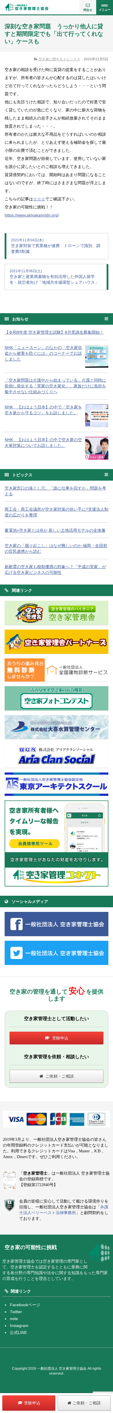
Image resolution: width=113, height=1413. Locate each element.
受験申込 (60, 1038)
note (14, 1318)
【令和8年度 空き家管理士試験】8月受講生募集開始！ (54, 332)
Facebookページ (25, 1304)
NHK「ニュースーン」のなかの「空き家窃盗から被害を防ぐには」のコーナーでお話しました (43, 353)
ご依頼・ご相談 (59, 1076)
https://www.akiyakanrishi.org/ (32, 215)
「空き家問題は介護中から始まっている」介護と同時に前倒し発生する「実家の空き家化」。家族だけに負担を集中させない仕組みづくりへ (55, 386)
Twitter (16, 1311)
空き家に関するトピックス (59, 59)
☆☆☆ (39, 199)
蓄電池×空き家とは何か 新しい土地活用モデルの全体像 (55, 530)
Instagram (19, 1325)
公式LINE (18, 1332)
